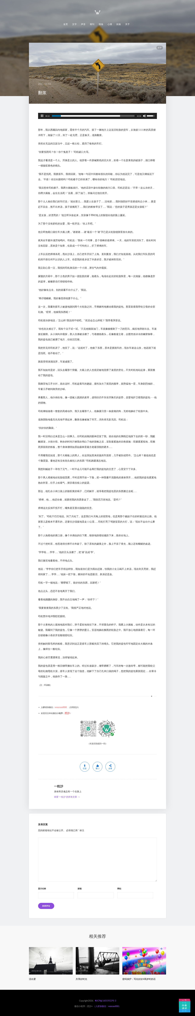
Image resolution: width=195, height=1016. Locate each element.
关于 (127, 24)
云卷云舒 (186, 1004)
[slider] (93, 116)
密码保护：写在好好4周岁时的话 (139, 979)
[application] (97, 116)
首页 (65, 24)
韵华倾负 (190, 1006)
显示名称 (42, 889)
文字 (74, 24)
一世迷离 (184, 1000)
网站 (119, 889)
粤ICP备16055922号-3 (105, 1001)
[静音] (144, 115)
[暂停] (42, 115)
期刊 (92, 24)
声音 (83, 24)
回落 (118, 24)
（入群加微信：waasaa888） (107, 1006)
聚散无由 (184, 1011)
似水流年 (179, 1005)
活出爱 (32, 979)
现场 (101, 24)
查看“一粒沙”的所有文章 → (67, 797)
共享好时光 (81, 979)
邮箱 (80, 889)
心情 (110, 24)
